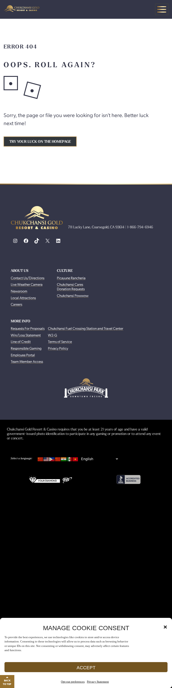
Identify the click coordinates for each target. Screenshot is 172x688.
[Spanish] (70, 458)
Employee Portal (23, 354)
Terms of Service (60, 341)
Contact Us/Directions (27, 277)
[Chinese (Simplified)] (40, 458)
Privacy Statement (98, 681)
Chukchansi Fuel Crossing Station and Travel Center (85, 328)
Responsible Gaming (26, 348)
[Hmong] (58, 458)
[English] (46, 458)
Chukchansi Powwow (72, 295)
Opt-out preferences (73, 681)
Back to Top (7, 682)
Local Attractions (23, 297)
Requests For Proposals (28, 328)
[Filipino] (52, 458)
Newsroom (19, 291)
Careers (16, 304)
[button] (165, 627)
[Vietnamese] (75, 458)
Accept (86, 667)
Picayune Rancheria (71, 277)
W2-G (52, 335)
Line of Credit (21, 341)
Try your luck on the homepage (40, 141)
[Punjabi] (64, 458)
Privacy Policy (58, 348)
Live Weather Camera (27, 284)
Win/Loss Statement (26, 335)
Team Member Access (27, 361)
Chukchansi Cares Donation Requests (71, 286)
